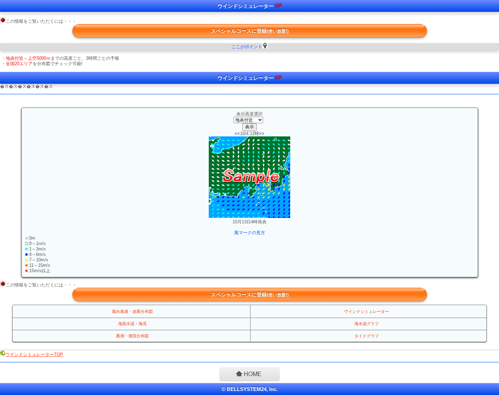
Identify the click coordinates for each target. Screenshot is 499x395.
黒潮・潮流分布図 (132, 336)
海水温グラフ (366, 323)
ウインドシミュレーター (366, 311)
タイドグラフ (366, 336)
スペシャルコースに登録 (250, 31)
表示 (249, 126)
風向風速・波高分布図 (132, 311)
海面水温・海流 (132, 323)
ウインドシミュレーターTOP (34, 354)
